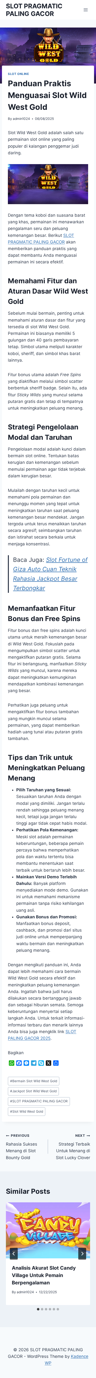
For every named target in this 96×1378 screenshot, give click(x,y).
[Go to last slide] (14, 1254)
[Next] (82, 1254)
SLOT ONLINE (18, 74)
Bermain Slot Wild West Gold (33, 1081)
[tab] (38, 1309)
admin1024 (21, 119)
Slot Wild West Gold (26, 1111)
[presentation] (48, 1230)
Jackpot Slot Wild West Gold (33, 1091)
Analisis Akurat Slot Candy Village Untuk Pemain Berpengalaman (44, 1275)
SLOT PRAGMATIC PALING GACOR (39, 1101)
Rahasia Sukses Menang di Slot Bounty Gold (21, 1147)
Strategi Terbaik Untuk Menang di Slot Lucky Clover (73, 1147)
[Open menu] (85, 10)
